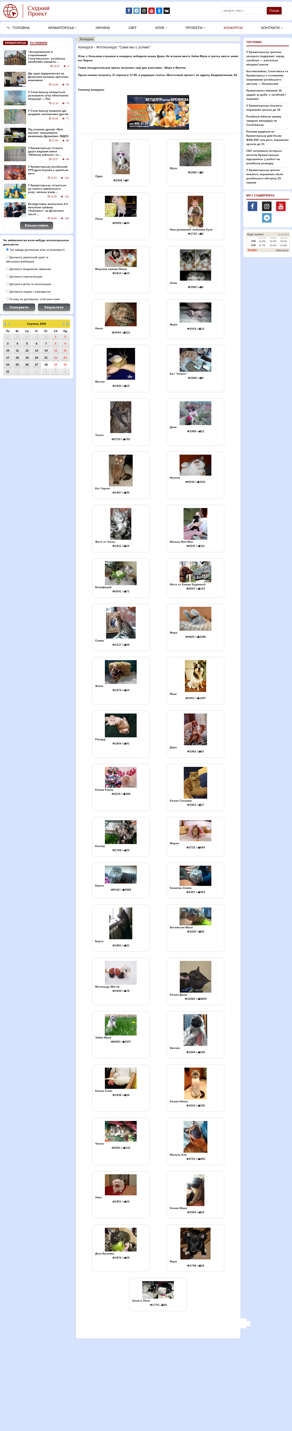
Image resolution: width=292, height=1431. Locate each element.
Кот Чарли (112, 490)
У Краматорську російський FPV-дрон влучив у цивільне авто (48, 170)
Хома (186, 285)
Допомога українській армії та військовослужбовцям (27, 259)
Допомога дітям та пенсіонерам (30, 284)
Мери (188, 634)
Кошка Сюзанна (187, 802)
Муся (186, 170)
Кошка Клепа (112, 791)
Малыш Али (187, 1156)
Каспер (112, 848)
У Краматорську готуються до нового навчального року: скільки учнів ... (47, 189)
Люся (112, 221)
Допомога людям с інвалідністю (30, 291)
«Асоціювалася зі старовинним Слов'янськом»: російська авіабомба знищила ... (46, 56)
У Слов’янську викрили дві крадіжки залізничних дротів (48, 112)
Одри (112, 178)
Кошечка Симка (187, 890)
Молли (112, 383)
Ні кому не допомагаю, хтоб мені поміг (34, 299)
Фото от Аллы (112, 543)
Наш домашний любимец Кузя (191, 231)
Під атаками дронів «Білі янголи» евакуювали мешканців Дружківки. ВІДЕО (48, 133)
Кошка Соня (112, 1093)
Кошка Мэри (187, 1210)
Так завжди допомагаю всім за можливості (37, 249)
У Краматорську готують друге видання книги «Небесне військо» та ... (45, 151)
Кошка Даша (188, 996)
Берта (112, 943)
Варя (187, 1263)
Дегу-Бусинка (112, 1255)
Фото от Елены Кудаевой (188, 586)
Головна (21, 28)
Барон (113, 887)
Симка (112, 642)
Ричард (112, 741)
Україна (102, 28)
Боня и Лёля (149, 1302)
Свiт (133, 28)
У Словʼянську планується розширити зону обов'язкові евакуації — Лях (48, 95)
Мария (187, 845)
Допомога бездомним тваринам (30, 269)
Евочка (187, 1050)
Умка (112, 1199)
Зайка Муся (113, 1039)
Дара (187, 749)
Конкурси (233, 28)
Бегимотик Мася (187, 929)
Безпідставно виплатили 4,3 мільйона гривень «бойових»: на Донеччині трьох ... (48, 208)
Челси (112, 1145)
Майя (187, 326)
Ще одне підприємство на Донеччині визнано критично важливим (48, 77)
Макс (188, 696)
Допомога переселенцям (25, 276)
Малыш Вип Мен (187, 543)
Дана (187, 429)
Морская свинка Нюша (112, 271)
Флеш (112, 688)
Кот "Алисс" (186, 375)
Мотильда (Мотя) (112, 988)
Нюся (112, 330)
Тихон (112, 437)
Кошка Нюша (187, 1103)
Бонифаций (112, 589)
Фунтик (188, 479)
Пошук (274, 10)
